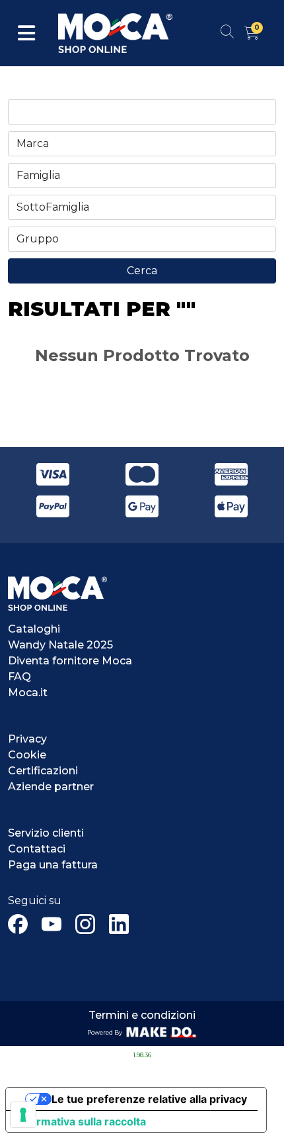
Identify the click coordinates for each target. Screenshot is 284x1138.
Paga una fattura (53, 864)
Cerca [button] (142, 270)
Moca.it (28, 692)
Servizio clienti (46, 833)
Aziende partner (51, 786)
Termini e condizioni (142, 1015)
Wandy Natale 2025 (60, 645)
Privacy (27, 739)
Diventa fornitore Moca (70, 660)
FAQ (19, 676)
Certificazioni (43, 770)
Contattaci (36, 849)
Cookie (27, 755)
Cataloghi (34, 629)
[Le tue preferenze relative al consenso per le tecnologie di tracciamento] (23, 1114)
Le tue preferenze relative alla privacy (149, 1099)
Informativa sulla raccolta (81, 1121)
